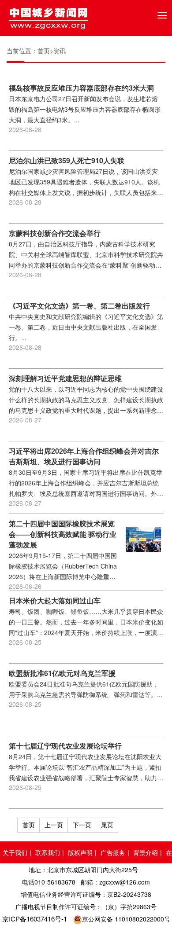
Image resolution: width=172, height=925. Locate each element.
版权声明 (80, 852)
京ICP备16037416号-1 (34, 918)
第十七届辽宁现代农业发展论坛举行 (65, 746)
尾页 (107, 824)
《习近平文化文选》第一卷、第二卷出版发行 (79, 306)
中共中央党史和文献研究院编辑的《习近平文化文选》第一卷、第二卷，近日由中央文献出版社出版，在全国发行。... (86, 327)
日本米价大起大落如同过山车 (55, 600)
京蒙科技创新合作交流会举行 (55, 233)
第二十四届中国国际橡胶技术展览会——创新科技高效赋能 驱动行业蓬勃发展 (62, 534)
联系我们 (47, 852)
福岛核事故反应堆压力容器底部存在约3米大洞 (81, 88)
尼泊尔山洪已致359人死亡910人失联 (66, 160)
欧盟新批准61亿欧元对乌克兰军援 (62, 673)
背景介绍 (145, 852)
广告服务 (113, 852)
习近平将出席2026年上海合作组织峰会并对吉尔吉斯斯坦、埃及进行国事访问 (84, 456)
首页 (43, 50)
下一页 (82, 824)
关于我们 (15, 852)
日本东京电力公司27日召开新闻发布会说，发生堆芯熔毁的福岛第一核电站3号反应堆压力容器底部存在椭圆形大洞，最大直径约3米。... (85, 109)
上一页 (54, 824)
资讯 (59, 50)
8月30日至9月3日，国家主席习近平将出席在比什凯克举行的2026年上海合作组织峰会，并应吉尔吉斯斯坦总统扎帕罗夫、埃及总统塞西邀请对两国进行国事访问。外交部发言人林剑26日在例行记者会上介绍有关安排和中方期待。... (86, 493)
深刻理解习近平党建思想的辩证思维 (65, 378)
